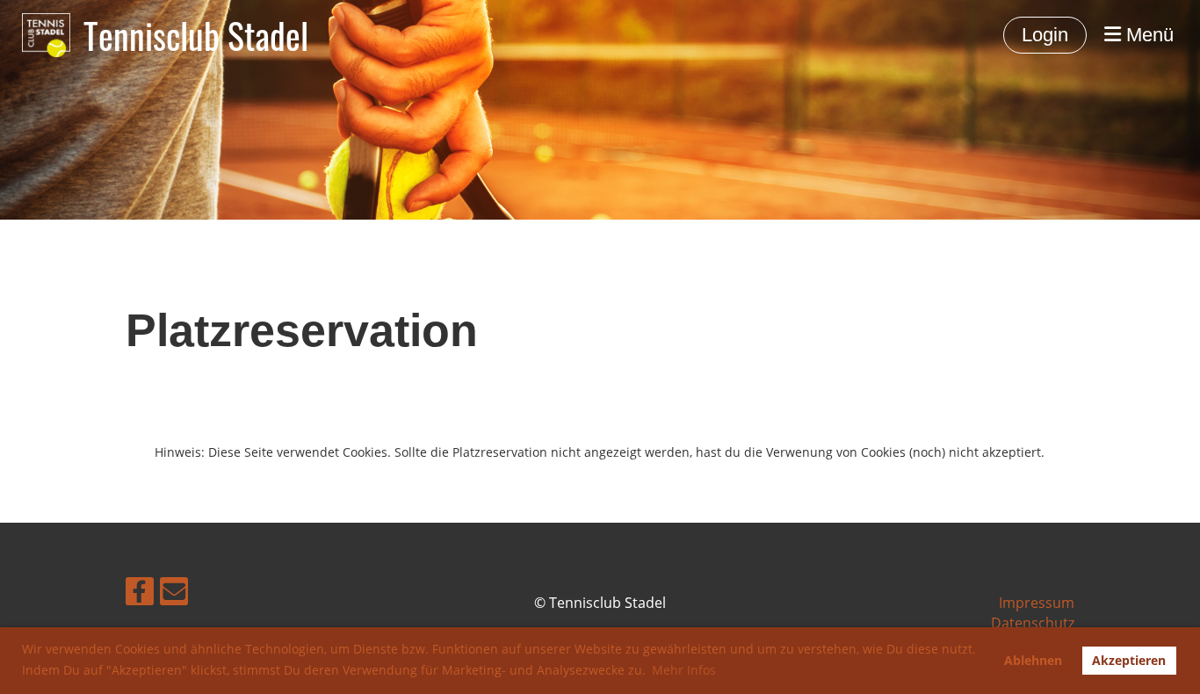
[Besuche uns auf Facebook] (140, 594)
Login (1045, 35)
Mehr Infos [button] (684, 669)
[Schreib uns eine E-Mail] (174, 594)
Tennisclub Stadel (195, 35)
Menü (1147, 35)
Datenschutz (1032, 623)
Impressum (1036, 602)
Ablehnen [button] (1033, 660)
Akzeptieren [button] (1129, 660)
